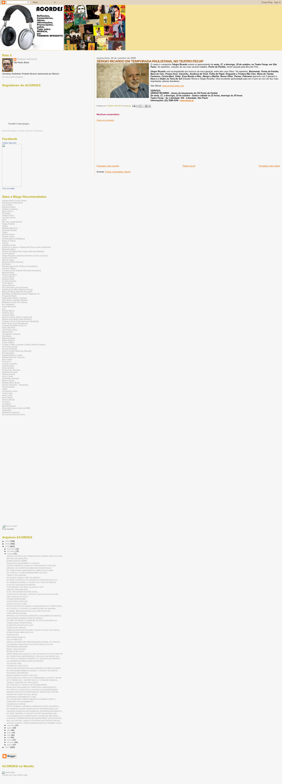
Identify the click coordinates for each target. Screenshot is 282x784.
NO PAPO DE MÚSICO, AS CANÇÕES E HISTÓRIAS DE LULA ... (33, 580)
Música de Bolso (9, 275)
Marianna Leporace (11, 412)
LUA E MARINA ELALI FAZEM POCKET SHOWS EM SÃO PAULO (33, 716)
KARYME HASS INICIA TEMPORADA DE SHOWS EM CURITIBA (32, 692)
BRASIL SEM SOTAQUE (16, 649)
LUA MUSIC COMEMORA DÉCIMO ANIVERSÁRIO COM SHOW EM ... (35, 718)
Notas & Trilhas (9, 241)
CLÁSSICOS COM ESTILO (17, 666)
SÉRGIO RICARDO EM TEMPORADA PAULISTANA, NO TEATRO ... (34, 642)
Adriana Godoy (9, 207)
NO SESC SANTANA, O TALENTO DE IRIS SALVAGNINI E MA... (32, 713)
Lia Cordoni (7, 205)
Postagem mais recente (108, 166)
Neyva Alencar (8, 285)
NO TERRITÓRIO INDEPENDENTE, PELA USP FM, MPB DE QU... (33, 656)
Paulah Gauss (8, 237)
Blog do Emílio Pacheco (12, 262)
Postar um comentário (105, 120)
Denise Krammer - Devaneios (15, 385)
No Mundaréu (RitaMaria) (13, 239)
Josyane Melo (8, 315)
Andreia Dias (8, 313)
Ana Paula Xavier (10, 347)
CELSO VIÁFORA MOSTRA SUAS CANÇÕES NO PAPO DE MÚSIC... (34, 668)
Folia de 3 (6, 361)
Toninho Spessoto (9, 143)
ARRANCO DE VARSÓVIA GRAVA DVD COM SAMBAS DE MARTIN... (34, 616)
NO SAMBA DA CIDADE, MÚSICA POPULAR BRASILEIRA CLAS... (33, 709)
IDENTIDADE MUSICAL (16, 637)
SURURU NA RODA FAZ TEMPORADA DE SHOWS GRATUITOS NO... (35, 556)
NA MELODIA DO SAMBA (17, 561)
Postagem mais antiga (269, 166)
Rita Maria (6, 336)
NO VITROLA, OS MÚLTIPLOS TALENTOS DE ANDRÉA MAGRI (32, 690)
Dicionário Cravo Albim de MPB (16, 408)
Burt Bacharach (9, 406)
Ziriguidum (7, 410)
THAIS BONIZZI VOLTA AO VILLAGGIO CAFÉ (25, 587)
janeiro (10, 745)
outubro (10, 554)
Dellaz (5, 226)
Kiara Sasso (7, 397)
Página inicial (189, 166)
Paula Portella (8, 224)
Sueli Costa (7, 393)
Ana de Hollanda (9, 349)
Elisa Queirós (8, 368)
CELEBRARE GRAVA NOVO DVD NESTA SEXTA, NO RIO (30, 644)
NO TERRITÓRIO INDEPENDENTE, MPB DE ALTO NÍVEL (30, 570)
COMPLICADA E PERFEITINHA (19, 623)
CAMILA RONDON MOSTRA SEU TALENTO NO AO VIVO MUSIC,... (34, 630)
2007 (7, 747)
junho (9, 733)
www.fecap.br (187, 100)
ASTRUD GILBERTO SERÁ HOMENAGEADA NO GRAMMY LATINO (34, 723)
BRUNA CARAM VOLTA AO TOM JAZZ (22, 675)
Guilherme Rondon (10, 378)
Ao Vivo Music (8, 253)
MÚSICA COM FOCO (15, 651)
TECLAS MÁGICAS (14, 639)
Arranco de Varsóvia (11, 370)
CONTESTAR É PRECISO (17, 601)
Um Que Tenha (9, 217)
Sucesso (6, 402)
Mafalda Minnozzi (10, 228)
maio (9, 735)
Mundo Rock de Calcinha (13, 357)
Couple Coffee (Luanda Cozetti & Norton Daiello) (24, 345)
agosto (10, 728)
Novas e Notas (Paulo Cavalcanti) (17, 317)
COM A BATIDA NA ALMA (16, 613)
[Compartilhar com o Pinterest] (149, 106)
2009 (7, 544)
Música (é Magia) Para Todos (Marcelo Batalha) (23, 251)
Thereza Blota (8, 387)
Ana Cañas (7, 359)
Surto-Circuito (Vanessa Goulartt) (16, 351)
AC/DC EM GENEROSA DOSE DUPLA (22, 592)
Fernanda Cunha (9, 391)
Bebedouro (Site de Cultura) (14, 302)
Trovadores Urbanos (11, 334)
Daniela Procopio (10, 372)
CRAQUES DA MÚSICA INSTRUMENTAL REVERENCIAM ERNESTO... (35, 711)
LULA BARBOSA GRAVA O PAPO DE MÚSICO (25, 661)
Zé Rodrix (6, 264)
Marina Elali (7, 332)
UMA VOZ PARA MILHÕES (17, 589)
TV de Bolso (7, 283)
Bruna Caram (8, 381)
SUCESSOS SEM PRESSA (17, 673)
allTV (4, 220)
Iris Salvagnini (8, 304)
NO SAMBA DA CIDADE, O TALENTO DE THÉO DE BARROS (31, 582)
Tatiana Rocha (8, 374)
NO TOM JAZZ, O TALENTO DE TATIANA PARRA (27, 685)
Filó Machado (8, 353)
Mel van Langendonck (12, 222)
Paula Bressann (9, 306)
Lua (4, 309)
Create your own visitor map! (14, 775)
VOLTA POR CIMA (14, 663)
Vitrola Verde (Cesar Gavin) (14, 201)
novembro (11, 551)
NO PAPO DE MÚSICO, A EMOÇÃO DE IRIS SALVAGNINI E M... (32, 620)
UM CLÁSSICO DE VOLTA (17, 597)
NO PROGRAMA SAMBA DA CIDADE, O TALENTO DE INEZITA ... (33, 671)
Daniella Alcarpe (9, 230)
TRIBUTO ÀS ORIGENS (16, 575)
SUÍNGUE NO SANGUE (16, 628)
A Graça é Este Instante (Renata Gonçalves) (21, 270)
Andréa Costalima (10, 209)
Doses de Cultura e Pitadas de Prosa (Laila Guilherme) (26, 247)
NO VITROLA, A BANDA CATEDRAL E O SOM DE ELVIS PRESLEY (33, 659)
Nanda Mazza (8, 311)
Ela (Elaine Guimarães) (12, 203)
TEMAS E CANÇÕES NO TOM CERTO (22, 682)
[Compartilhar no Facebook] (146, 106)
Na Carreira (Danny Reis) (13, 414)
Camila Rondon (9, 281)
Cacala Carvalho (9, 364)
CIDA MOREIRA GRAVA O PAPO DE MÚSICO (25, 618)
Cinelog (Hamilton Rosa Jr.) (14, 325)
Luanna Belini (8, 277)
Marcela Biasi (8, 273)
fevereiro (11, 742)
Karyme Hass (8, 279)
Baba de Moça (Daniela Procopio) (17, 292)
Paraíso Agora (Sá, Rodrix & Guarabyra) (20, 266)
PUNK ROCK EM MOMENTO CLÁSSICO (23, 563)
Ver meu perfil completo (12, 77)
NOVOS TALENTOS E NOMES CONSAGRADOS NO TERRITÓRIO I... (35, 606)
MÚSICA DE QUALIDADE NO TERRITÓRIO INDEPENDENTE (31, 687)
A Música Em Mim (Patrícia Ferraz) (17, 289)
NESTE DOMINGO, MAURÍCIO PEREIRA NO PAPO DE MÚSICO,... (34, 706)
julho (9, 730)
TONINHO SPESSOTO (27, 59)
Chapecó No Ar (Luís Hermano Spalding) (20, 321)
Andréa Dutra (8, 366)
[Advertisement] (121, 141)
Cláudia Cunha (9, 245)
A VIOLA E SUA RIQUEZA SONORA (21, 585)
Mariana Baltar (8, 338)
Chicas (5, 243)
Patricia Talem (8, 234)
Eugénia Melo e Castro (12, 355)
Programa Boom (9, 296)
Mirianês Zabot (8, 249)
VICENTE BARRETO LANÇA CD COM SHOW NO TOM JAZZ (31, 566)
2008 (7, 546)
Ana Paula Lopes (9, 330)
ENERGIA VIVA (13, 635)
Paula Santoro (8, 340)
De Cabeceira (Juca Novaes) (15, 287)
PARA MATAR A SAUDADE (17, 647)
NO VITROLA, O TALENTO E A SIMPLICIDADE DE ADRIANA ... (32, 609)
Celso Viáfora (8, 342)
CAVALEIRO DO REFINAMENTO (20, 702)
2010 (7, 541)
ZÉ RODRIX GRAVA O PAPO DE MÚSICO (23, 578)
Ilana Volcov (7, 211)
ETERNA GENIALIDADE (16, 599)
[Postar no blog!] (140, 106)
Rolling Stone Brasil (11, 383)
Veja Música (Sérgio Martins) (15, 300)
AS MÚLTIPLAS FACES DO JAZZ (20, 625)
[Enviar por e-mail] (137, 106)
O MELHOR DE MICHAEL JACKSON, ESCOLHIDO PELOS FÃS (32, 594)
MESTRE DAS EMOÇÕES (17, 559)
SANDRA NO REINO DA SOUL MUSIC (22, 694)
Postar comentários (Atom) (118, 172)
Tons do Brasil (8, 400)
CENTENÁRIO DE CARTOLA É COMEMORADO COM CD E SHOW (34, 678)
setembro (11, 725)
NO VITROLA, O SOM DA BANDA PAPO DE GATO (27, 573)
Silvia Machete (8, 328)
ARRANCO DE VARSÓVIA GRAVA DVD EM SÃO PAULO (29, 568)
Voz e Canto (7, 376)
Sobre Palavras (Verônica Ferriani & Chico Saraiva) (25, 256)
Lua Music (6, 404)
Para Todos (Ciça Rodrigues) (15, 323)
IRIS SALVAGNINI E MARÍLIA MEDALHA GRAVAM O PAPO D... (32, 699)
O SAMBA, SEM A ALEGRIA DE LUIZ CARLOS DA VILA (29, 611)
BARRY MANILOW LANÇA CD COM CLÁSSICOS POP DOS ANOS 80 (35, 654)
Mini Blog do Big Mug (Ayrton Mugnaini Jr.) (21, 294)
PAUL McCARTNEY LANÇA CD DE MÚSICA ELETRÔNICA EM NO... (34, 721)
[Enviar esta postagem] (133, 106)
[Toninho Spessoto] (12, 186)
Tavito (4, 232)
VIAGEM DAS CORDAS (16, 704)
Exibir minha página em (22, 131)
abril (9, 737)
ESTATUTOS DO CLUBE (17, 604)
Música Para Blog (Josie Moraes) (16, 319)
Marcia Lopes (8, 260)
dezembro (11, 549)
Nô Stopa (6, 213)
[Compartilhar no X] (143, 106)
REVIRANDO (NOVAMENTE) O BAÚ (21, 697)
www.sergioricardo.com (173, 86)
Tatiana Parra (8, 215)
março (10, 740)
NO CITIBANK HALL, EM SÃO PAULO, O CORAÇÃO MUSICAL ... (33, 680)
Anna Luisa (7, 395)
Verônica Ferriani (9, 258)
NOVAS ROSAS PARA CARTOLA (20, 632)
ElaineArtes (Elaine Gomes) (14, 298)
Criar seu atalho (8, 188)
